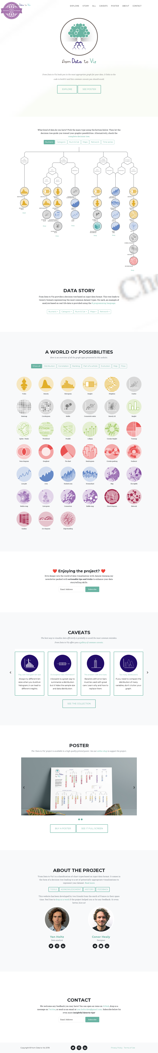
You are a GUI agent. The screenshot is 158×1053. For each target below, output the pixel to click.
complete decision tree (78, 136)
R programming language (103, 303)
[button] (10, 672)
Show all (36, 366)
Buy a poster (63, 828)
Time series (108, 142)
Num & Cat (74, 142)
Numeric (49, 142)
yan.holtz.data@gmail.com (89, 1009)
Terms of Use (129, 1048)
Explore (74, 6)
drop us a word (62, 899)
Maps (85, 142)
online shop (102, 751)
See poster (89, 89)
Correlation (63, 366)
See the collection (79, 703)
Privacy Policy (116, 1048)
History (89, 889)
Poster (115, 6)
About (125, 6)
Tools (53, 889)
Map (115, 366)
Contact (137, 6)
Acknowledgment (71, 889)
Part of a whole (90, 366)
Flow (123, 366)
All (94, 6)
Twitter (52, 1009)
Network (95, 142)
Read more (90, 883)
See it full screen (92, 828)
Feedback (103, 889)
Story (86, 6)
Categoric (61, 142)
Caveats (103, 6)
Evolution (105, 366)
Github (106, 1006)
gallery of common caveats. (91, 642)
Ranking (76, 366)
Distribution (49, 366)
